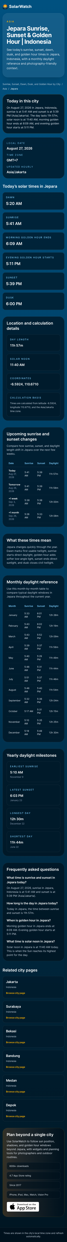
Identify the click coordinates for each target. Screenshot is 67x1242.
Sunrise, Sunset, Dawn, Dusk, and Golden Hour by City (31, 84)
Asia (5, 88)
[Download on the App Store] (23, 1207)
